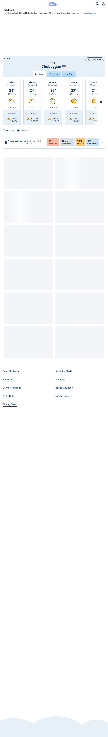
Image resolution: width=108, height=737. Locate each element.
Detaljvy (10, 130)
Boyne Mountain (64, 387)
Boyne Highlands (12, 387)
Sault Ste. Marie (11, 371)
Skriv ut (24, 130)
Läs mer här (91, 13)
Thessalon (8, 379)
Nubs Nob (8, 396)
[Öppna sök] (97, 3)
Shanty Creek (10, 404)
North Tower (62, 396)
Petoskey (60, 379)
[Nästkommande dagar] (101, 102)
